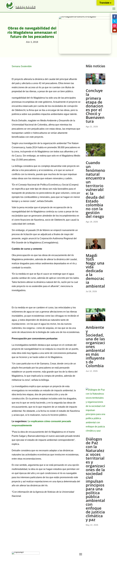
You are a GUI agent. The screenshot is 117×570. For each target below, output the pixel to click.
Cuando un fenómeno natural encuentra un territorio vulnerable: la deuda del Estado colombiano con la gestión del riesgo (95, 189)
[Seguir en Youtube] (114, 30)
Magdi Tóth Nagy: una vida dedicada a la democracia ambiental (95, 271)
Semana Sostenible (22, 66)
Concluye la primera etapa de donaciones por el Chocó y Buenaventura (95, 106)
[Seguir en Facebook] (114, 16)
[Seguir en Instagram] (114, 25)
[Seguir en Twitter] (114, 21)
